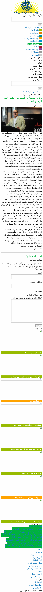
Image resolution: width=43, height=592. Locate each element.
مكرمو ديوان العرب (34, 566)
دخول (40, 571)
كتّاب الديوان (37, 588)
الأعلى (40, 549)
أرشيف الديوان (36, 574)
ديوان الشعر (34, 36)
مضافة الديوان (34, 41)
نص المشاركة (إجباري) (34, 295)
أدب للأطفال (37, 560)
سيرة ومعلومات (36, 555)
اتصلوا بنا (38, 582)
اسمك (40, 273)
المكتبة (36, 47)
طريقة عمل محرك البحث (32, 27)
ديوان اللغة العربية (32, 49)
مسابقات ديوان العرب (33, 568)
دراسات (39, 552)
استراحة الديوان (33, 44)
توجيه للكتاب (34, 52)
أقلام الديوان (34, 30)
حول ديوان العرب (35, 585)
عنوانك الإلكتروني (36, 282)
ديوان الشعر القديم (35, 563)
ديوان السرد (34, 33)
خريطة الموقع (36, 577)
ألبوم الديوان (37, 557)
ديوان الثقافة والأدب (31, 38)
